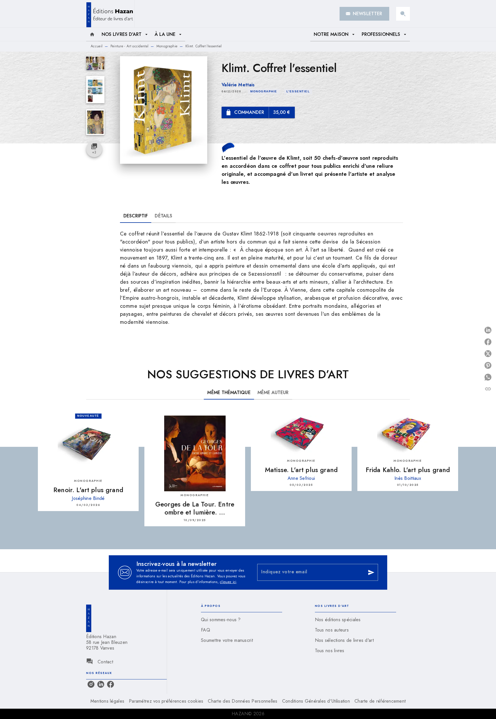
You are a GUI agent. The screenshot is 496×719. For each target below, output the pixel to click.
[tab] (92, 34)
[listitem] (91, 684)
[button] (364, 14)
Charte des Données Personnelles (242, 701)
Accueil (96, 46)
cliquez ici (228, 581)
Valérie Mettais (238, 84)
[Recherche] (403, 14)
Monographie (166, 46)
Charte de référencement (380, 701)
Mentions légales (107, 701)
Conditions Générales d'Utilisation (316, 701)
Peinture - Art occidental (130, 46)
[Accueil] (110, 13)
